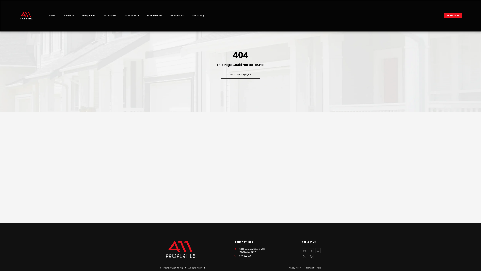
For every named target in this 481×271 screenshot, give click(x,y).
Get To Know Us (131, 15)
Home (52, 15)
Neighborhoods (154, 15)
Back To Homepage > (240, 74)
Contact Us (68, 15)
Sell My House (109, 15)
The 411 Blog (198, 15)
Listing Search (88, 15)
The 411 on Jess (177, 15)
